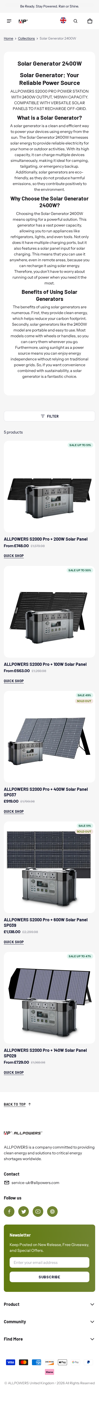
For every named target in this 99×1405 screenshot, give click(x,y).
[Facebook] (9, 1211)
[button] (75, 21)
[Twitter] (23, 1211)
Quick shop (14, 556)
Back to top (15, 1104)
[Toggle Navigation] (9, 21)
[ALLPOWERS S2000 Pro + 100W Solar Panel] (49, 612)
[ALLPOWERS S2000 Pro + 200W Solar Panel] (49, 486)
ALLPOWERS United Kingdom (31, 1383)
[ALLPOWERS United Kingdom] (23, 21)
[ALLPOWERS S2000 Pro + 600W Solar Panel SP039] (49, 867)
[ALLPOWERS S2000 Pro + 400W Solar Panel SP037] (49, 737)
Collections (26, 38)
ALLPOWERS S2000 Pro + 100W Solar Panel (45, 664)
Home (8, 38)
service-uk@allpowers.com (35, 1182)
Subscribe (49, 1276)
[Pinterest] (52, 1211)
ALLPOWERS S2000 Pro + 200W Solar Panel (45, 539)
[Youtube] (38, 1211)
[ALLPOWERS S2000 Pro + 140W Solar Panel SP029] (49, 998)
